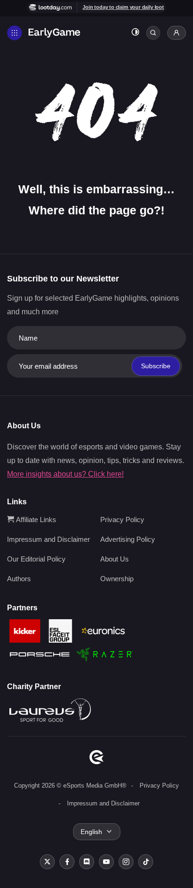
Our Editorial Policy (36, 559)
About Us (114, 559)
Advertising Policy (127, 539)
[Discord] (86, 861)
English (91, 831)
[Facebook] (66, 861)
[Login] (176, 33)
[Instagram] (126, 861)
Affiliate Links (35, 520)
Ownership (117, 579)
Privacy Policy (122, 520)
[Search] (153, 33)
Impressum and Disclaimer (48, 539)
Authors (19, 579)
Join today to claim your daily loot (123, 7)
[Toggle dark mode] (135, 33)
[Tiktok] (145, 861)
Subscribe (156, 366)
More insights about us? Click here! (65, 474)
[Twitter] (47, 861)
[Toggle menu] (14, 32)
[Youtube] (106, 861)
